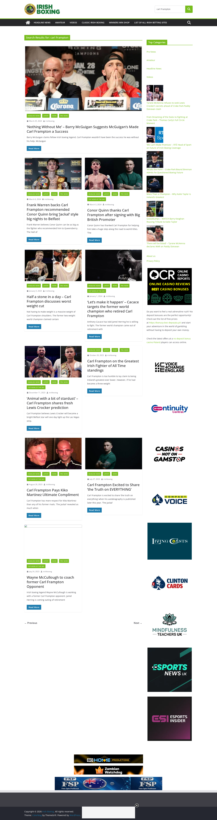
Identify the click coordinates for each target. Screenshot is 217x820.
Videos (73, 22)
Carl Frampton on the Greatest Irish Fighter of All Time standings (113, 366)
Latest (45, 116)
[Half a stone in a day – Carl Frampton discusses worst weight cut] (53, 265)
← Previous (30, 623)
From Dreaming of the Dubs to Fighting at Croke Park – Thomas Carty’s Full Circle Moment (167, 120)
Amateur (60, 22)
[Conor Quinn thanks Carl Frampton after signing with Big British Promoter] (113, 174)
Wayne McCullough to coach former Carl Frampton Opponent (50, 582)
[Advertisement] (108, 812)
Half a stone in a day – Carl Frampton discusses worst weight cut (49, 301)
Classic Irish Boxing (93, 22)
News (54, 116)
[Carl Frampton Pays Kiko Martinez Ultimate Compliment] (53, 454)
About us (151, 256)
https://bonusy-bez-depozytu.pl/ (165, 322)
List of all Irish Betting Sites (150, 22)
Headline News (42, 22)
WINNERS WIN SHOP (119, 22)
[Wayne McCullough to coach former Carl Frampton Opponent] (53, 541)
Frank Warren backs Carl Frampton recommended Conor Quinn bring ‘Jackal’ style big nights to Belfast (52, 211)
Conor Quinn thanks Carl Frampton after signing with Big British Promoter (113, 215)
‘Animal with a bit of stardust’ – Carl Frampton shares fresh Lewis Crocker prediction (52, 403)
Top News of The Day (96, 199)
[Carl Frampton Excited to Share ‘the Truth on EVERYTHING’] (113, 454)
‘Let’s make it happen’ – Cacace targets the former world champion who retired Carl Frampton (113, 309)
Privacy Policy (153, 261)
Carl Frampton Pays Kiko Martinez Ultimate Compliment (53, 492)
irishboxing (49, 121)
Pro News (64, 116)
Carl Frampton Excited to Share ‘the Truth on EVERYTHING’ (113, 487)
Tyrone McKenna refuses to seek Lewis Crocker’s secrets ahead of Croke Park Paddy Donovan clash (168, 105)
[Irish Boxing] (27, 22)
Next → (138, 623)
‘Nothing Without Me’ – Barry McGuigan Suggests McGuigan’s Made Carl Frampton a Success (83, 129)
